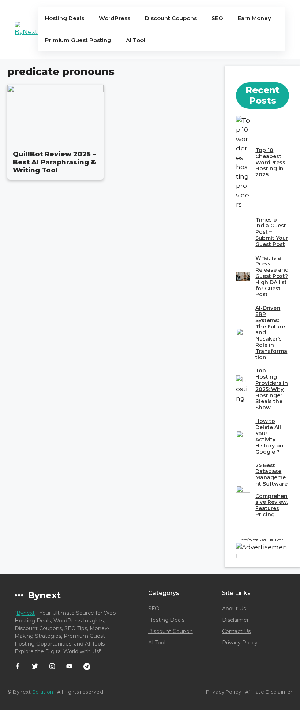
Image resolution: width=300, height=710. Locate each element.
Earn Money (254, 18)
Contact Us (236, 631)
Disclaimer (235, 620)
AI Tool (135, 40)
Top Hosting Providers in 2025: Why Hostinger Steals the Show (271, 389)
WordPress (114, 18)
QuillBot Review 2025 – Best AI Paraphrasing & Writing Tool (54, 162)
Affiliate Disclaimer (269, 692)
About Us (234, 608)
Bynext (25, 613)
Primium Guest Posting (78, 40)
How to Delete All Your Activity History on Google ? (269, 436)
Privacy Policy (240, 642)
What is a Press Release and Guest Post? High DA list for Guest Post (272, 276)
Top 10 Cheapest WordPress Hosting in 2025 (270, 162)
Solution (42, 692)
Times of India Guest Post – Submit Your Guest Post (271, 232)
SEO (217, 18)
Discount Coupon (170, 631)
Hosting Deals (64, 18)
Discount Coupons (171, 18)
